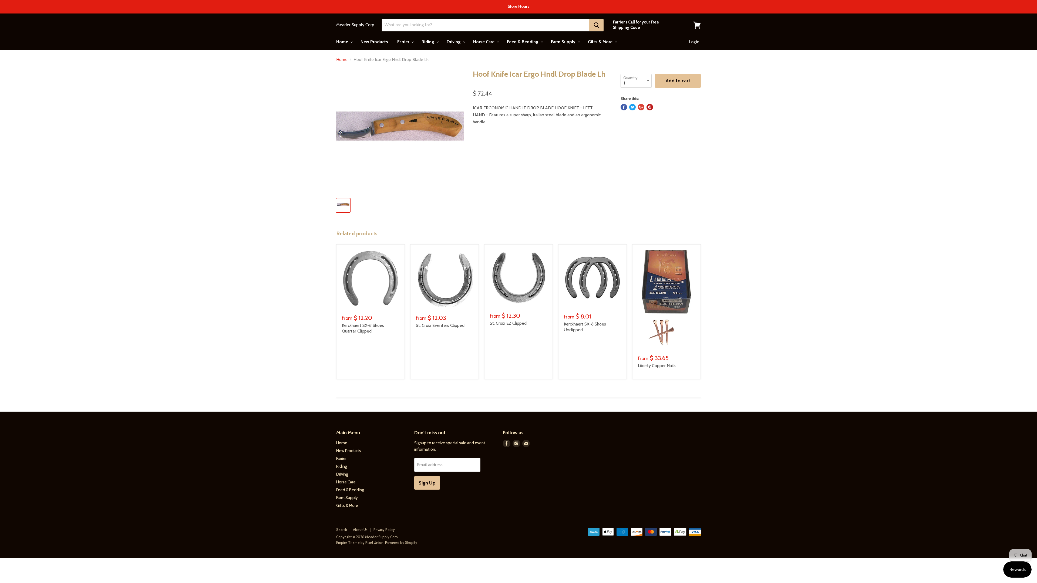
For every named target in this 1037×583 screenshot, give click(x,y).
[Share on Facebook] (624, 107)
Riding (428, 41)
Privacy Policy (384, 529)
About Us (360, 529)
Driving (454, 41)
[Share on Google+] (641, 107)
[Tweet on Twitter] (632, 107)
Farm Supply (564, 41)
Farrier (403, 41)
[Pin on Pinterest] (650, 107)
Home (342, 41)
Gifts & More (601, 41)
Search (341, 529)
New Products (374, 41)
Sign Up (427, 483)
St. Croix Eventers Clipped (440, 325)
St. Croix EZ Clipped (508, 323)
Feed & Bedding (523, 41)
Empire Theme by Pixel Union (359, 542)
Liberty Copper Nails (657, 365)
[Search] (596, 25)
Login (694, 41)
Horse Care (484, 41)
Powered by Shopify (401, 542)
